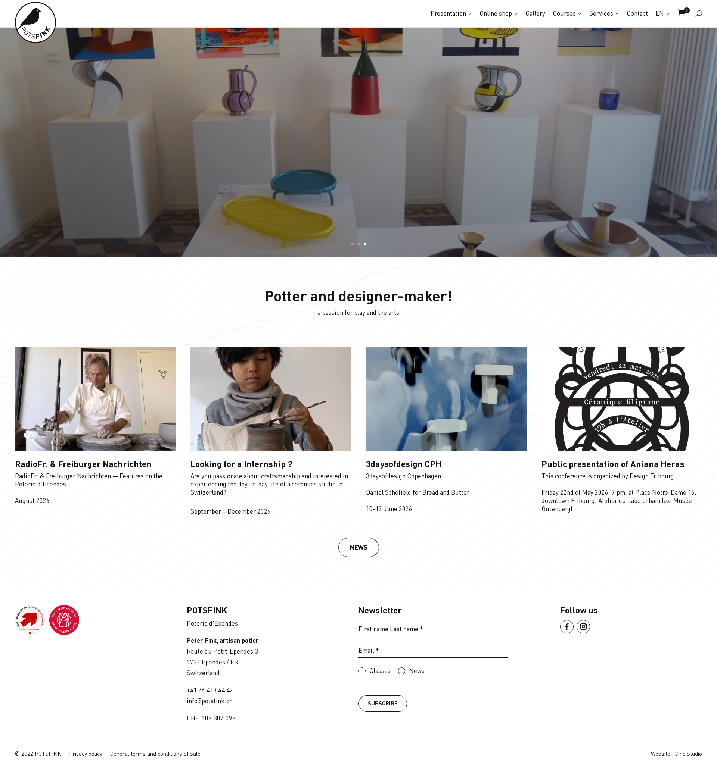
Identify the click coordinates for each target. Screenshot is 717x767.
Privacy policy (85, 753)
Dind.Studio (688, 753)
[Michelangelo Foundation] (64, 632)
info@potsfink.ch (210, 701)
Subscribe (383, 703)
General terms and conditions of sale (155, 753)
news (358, 547)
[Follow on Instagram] (583, 626)
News (417, 670)
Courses (564, 13)
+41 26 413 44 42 (210, 690)
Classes (380, 670)
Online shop (495, 13)
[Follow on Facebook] (567, 626)
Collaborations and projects (358, 116)
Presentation (448, 13)
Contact (637, 13)
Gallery (535, 13)
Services (601, 13)
